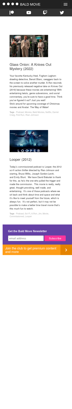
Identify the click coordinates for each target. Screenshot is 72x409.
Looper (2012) (21, 159)
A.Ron (34, 213)
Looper (28, 216)
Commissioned (17, 216)
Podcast (20, 111)
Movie (45, 213)
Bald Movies (38, 111)
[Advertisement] (36, 291)
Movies (28, 111)
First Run (20, 114)
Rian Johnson (32, 114)
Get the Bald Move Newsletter (27, 231)
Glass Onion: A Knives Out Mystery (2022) (30, 66)
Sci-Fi (27, 213)
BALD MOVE (30, 4)
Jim (40, 213)
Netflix (48, 111)
